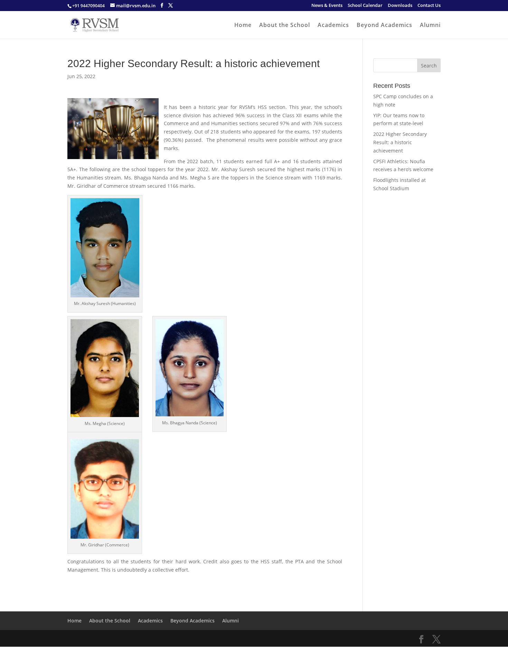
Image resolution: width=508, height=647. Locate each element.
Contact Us (429, 5)
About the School (284, 25)
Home (243, 25)
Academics (333, 25)
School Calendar (365, 5)
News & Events (326, 5)
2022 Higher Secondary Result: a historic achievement (400, 142)
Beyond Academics (384, 25)
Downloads (400, 5)
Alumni (430, 25)
